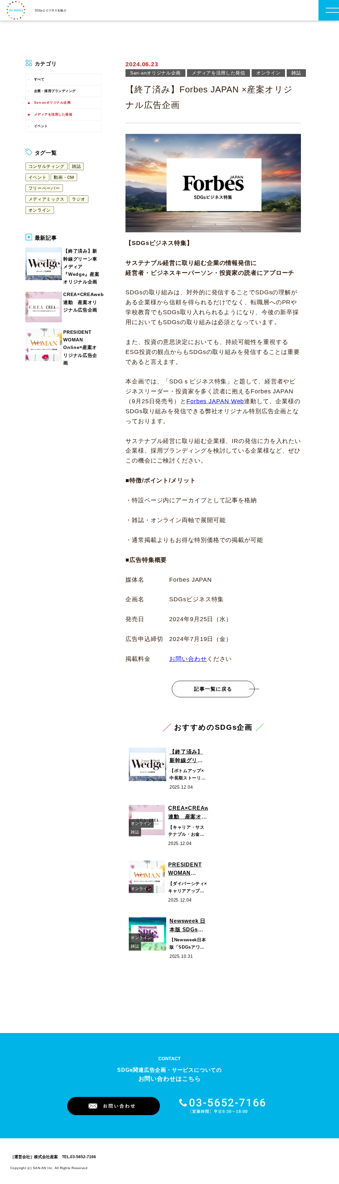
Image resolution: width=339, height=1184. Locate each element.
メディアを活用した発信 (53, 114)
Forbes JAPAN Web (215, 401)
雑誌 (76, 166)
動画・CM (64, 177)
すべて (39, 79)
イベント (41, 126)
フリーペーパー (44, 188)
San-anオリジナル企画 (52, 102)
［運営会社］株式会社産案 (34, 1157)
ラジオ (78, 199)
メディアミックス (46, 199)
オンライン (39, 210)
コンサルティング (46, 166)
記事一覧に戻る (213, 689)
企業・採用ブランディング (55, 91)
